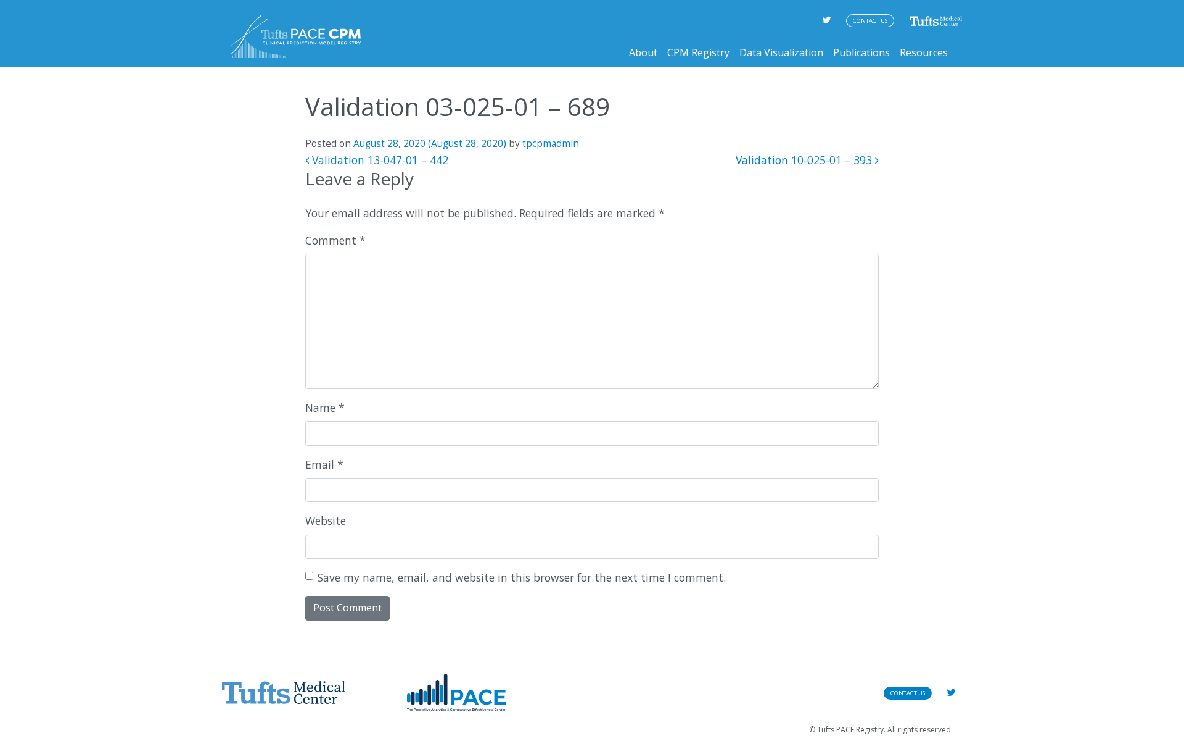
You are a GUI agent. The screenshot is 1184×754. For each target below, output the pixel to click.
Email (324, 464)
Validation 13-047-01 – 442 (378, 160)
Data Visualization (781, 52)
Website (325, 520)
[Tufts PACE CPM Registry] (296, 36)
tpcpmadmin (550, 143)
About (643, 52)
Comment (335, 240)
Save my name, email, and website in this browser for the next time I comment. (522, 577)
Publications (861, 52)
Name (325, 407)
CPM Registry (698, 52)
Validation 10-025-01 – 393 (805, 160)
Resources (924, 52)
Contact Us (870, 21)
